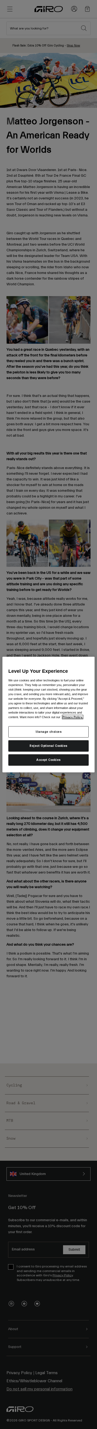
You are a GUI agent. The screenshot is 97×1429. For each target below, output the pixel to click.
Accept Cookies (48, 760)
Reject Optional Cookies (48, 746)
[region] (48, 714)
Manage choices (49, 732)
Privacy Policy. (73, 717)
